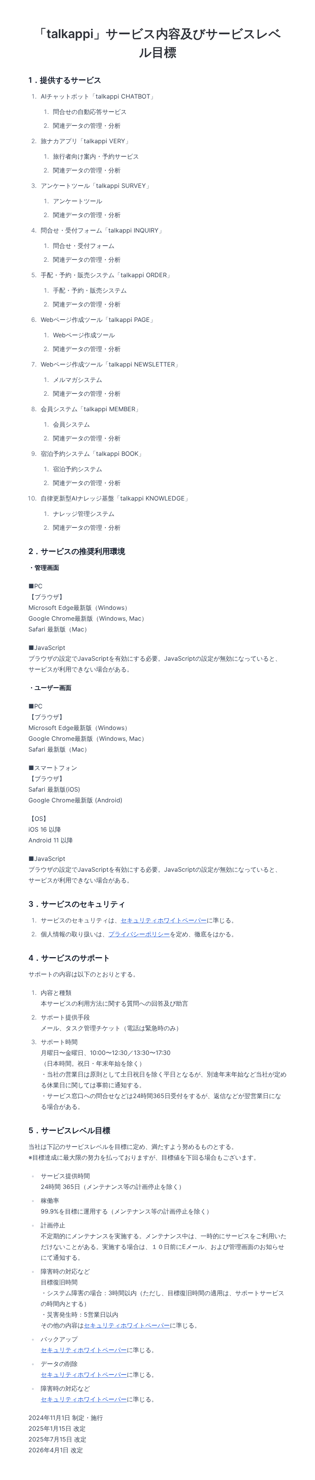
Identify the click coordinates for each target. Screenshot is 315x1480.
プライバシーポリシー (139, 934)
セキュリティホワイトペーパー (164, 920)
